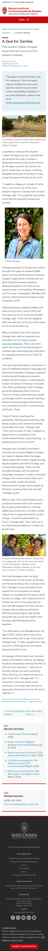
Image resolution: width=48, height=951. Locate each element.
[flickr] (34, 918)
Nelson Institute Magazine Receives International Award (22, 743)
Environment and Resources (22, 699)
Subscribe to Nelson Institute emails (20, 885)
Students (21, 701)
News (37, 699)
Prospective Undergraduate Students (24, 858)
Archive (38, 701)
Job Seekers (24, 868)
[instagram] (18, 918)
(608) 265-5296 (27, 912)
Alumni (24, 865)
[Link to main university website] (24, 839)
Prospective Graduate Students (24, 861)
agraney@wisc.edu (10, 63)
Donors (24, 871)
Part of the (24, 847)
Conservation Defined (19, 734)
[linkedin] (29, 918)
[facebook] (13, 918)
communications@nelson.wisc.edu (23, 102)
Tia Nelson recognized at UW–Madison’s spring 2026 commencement (23, 763)
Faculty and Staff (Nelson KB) (24, 875)
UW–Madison (17, 2)
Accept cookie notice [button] (24, 946)
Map (23, 909)
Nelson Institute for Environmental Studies (24, 10)
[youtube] (23, 918)
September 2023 (9, 701)
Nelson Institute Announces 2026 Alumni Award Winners (25, 754)
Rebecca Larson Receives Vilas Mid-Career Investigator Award (23, 772)
